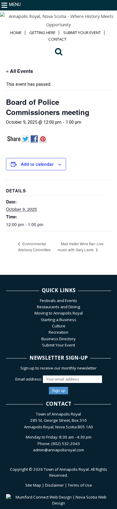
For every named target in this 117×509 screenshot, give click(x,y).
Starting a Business (58, 319)
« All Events (19, 71)
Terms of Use (80, 485)
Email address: (29, 379)
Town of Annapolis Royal (66, 469)
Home (16, 33)
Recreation (58, 332)
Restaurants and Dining (58, 306)
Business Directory (58, 338)
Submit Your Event (82, 33)
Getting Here (42, 33)
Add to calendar (37, 164)
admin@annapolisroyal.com (58, 450)
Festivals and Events (58, 300)
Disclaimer (54, 485)
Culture (58, 326)
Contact (57, 39)
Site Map (33, 485)
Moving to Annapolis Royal (58, 313)
